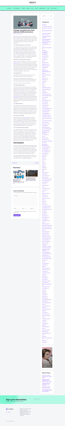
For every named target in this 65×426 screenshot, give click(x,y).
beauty (43, 69)
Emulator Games (45, 148)
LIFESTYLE (44, 204)
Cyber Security (44, 122)
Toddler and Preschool (46, 315)
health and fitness (45, 175)
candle (43, 82)
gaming (43, 166)
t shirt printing (44, 312)
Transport (43, 320)
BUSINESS (23, 8)
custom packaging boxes (46, 108)
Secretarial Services (45, 286)
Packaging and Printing (46, 246)
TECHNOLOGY (9, 8)
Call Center (44, 81)
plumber (43, 266)
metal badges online (45, 220)
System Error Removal (46, 309)
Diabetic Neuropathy (45, 127)
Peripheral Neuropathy (46, 247)
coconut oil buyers (16, 96)
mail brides (44, 214)
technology (27, 117)
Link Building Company (46, 206)
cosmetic (43, 98)
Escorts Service (44, 153)
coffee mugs (44, 92)
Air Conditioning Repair (46, 33)
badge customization (45, 65)
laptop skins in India (45, 193)
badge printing (44, 67)
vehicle (43, 328)
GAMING (43, 167)
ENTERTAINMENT (45, 150)
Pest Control (44, 260)
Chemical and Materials (46, 89)
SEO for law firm (45, 288)
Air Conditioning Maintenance (47, 30)
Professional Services (45, 272)
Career (43, 86)
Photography (44, 264)
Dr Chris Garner (44, 134)
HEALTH (32, 8)
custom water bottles (45, 110)
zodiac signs (44, 342)
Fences (43, 158)
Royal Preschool (45, 282)
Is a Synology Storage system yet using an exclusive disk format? (31, 179)
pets (42, 261)
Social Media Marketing (46, 299)
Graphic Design (44, 172)
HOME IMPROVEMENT (42, 8)
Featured (43, 156)
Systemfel (43, 310)
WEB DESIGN (44, 331)
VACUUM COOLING (45, 326)
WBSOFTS (32, 2)
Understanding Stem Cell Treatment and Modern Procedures (46, 384)
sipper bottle (44, 294)
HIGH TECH (44, 177)
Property (43, 274)
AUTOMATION (44, 56)
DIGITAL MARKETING (16, 8)
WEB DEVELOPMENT (45, 333)
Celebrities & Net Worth (46, 87)
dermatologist (44, 125)
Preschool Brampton (45, 268)
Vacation (43, 325)
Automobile (44, 57)
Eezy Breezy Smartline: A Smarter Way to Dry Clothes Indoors (47, 376)
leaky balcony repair (45, 198)
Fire (42, 161)
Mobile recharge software (46, 228)
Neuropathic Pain (45, 233)
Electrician (44, 142)
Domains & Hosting (45, 130)
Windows (43, 336)
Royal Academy (44, 277)
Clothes (43, 90)
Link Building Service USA (46, 209)
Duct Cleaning (44, 137)
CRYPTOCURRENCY (54, 8)
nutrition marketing (45, 239)
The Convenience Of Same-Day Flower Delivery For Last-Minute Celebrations (47, 390)
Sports (43, 304)
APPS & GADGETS (45, 44)
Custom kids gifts (45, 105)
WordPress (44, 340)
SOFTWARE (44, 301)
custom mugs (44, 106)
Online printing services (46, 241)
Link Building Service (45, 207)
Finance (43, 159)
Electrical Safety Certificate (46, 141)
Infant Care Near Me (45, 188)
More (14, 33)
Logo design (44, 212)
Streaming (43, 307)
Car (42, 84)
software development (46, 302)
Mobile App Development (46, 225)
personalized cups (45, 255)
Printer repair (44, 271)
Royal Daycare (44, 279)
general (43, 169)
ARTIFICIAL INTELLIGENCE (47, 47)
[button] (58, 2)
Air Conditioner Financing (46, 26)
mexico (43, 222)
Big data (43, 73)
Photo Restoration (45, 263)
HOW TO (43, 183)
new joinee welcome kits (46, 238)
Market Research (45, 217)
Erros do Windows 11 (45, 151)
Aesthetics (44, 24)
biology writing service (46, 74)
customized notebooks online (47, 118)
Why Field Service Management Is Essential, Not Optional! (18, 181)
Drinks (43, 136)
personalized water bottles (46, 258)
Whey (43, 334)
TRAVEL (48, 8)
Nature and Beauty (45, 231)
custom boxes (44, 103)
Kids (42, 191)
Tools (43, 317)
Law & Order (44, 196)
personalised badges (45, 252)
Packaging (44, 244)
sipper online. (44, 296)
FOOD (43, 164)
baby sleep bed (44, 62)
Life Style (43, 201)
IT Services (44, 190)
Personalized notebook (46, 256)
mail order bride (44, 215)
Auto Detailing (44, 54)
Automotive (44, 59)
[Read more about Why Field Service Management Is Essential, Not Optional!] (19, 174)
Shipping (43, 291)
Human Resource (45, 185)
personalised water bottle (46, 253)
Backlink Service (45, 64)
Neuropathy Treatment (46, 236)
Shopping (43, 293)
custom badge (44, 102)
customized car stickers (46, 116)
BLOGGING (44, 78)
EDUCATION (28, 8)
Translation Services (45, 318)
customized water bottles (46, 120)
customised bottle (45, 111)
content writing (44, 97)
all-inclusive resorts (45, 34)
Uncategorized (44, 323)
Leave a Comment (19, 33)
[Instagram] (6, 412)
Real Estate (44, 276)
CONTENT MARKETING (46, 95)
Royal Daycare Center (45, 280)
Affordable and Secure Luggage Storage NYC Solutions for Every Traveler (47, 380)
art (42, 46)
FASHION (36, 8)
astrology (43, 50)
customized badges (45, 113)
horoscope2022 (44, 182)
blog (43, 76)
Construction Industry (45, 94)
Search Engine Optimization (46, 284)
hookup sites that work (46, 180)
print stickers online (45, 269)
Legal (43, 199)
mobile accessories (45, 223)
